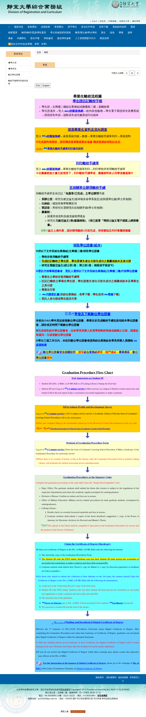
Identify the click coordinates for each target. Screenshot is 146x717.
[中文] (38, 85)
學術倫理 (48, 38)
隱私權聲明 (111, 677)
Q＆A (94, 21)
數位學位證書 (14, 75)
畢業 (121, 32)
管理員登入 (135, 677)
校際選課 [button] (12, 32)
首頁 (39, 52)
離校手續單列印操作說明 (18, 82)
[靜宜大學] (125, 4)
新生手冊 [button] (34, 38)
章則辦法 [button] (58, 27)
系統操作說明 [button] (119, 27)
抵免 (112, 32)
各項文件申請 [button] (88, 27)
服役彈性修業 (64, 38)
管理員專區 (102, 695)
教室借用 (104, 38)
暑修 (10, 38)
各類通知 (32, 27)
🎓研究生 (12, 68)
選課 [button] (132, 27)
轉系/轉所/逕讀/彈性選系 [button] (34, 32)
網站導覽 (136, 21)
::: (9, 27)
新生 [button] (103, 32)
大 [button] (138, 73)
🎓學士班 (12, 62)
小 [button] (127, 73)
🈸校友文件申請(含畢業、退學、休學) (27, 44)
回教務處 (112, 21)
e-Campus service (75, 389)
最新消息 (18, 27)
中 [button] (132, 73)
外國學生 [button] (21, 38)
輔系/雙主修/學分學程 (86, 32)
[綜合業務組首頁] (34, 8)
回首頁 (103, 21)
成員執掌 (45, 27)
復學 (130, 32)
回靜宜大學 (124, 21)
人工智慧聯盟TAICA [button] (85, 38)
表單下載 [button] (103, 27)
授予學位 (72, 27)
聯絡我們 (100, 677)
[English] (46, 85)
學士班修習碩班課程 (60, 32)
